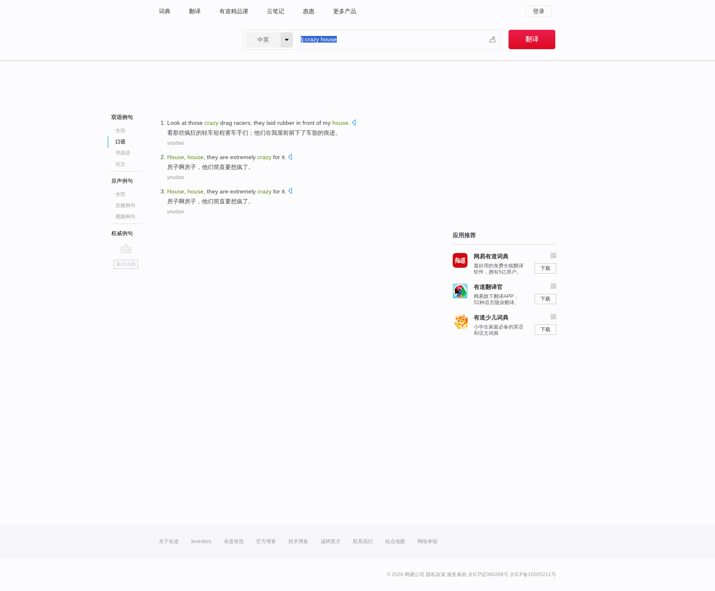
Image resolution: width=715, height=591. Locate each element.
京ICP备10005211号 (533, 574)
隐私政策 (436, 574)
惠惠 (308, 11)
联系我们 (363, 541)
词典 (164, 11)
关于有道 (169, 541)
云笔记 (275, 11)
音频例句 (125, 205)
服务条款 (457, 574)
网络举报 (427, 541)
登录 (539, 11)
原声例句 (122, 181)
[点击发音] (354, 123)
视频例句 (125, 216)
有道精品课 (233, 11)
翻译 (195, 11)
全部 (120, 130)
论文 (120, 164)
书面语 (122, 153)
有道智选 (234, 541)
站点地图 (395, 541)
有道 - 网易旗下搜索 (193, 39)
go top (126, 248)
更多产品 (344, 11)
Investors (201, 541)
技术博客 (298, 541)
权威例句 (122, 233)
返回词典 (126, 264)
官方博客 (266, 541)
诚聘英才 (331, 541)
